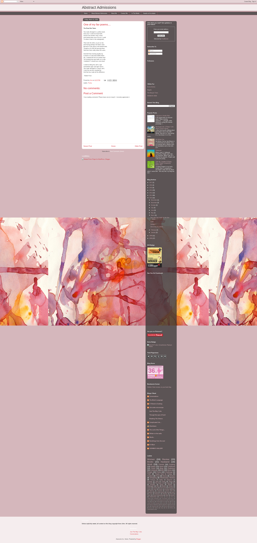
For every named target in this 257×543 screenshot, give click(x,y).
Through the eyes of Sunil (157, 415)
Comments (153, 53)
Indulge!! (153, 224)
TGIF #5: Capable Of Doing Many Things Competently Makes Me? (163, 163)
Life (168, 503)
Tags (162, 507)
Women (151, 459)
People (149, 472)
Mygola (149, 90)
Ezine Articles (151, 87)
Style (167, 495)
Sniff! (152, 221)
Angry (168, 483)
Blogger (138, 539)
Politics (160, 506)
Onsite (149, 489)
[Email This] (108, 80)
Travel (153, 468)
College (149, 498)
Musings (149, 481)
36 (151, 370)
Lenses (163, 503)
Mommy (165, 493)
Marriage (170, 487)
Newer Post (88, 146)
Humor (171, 481)
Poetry (90, 83)
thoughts (152, 484)
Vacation (167, 489)
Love (150, 493)
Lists (172, 503)
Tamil (157, 481)
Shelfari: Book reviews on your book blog (159, 387)
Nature (166, 504)
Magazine (169, 480)
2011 (151, 195)
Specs (150, 507)
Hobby (161, 480)
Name (161, 504)
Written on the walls (155, 433)
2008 (151, 238)
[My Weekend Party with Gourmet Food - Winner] (154, 267)
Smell (154, 489)
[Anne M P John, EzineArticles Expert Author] (161, 346)
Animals (161, 496)
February (154, 230)
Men (158, 486)
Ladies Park (150, 503)
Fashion (155, 487)
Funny (163, 501)
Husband (165, 462)
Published (171, 468)
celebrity (149, 509)
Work (149, 464)
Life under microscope (156, 407)
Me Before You (160, 139)
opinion (173, 495)
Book (167, 496)
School (172, 476)
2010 (151, 198)
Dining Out (154, 499)
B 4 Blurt (152, 444)
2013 (151, 190)
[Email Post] (104, 80)
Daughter (149, 492)
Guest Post (163, 487)
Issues (173, 492)
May (152, 213)
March (153, 215)
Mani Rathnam (150, 504)
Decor (171, 498)
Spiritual (156, 507)
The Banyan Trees (152, 93)
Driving (169, 499)
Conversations (153, 396)
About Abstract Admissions (99, 13)
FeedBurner (165, 39)
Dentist (148, 499)
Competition (156, 498)
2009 (151, 235)
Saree (149, 495)
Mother (164, 486)
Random (166, 506)
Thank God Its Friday (163, 474)
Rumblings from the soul (157, 441)
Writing (171, 507)
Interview (149, 483)
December (154, 200)
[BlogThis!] (110, 80)
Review (165, 459)
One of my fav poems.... (157, 226)
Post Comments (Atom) (117, 151)
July (152, 207)
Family (164, 481)
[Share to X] (112, 80)
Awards (170, 484)
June (152, 210)
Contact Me (124, 13)
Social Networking (158, 495)
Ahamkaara (152, 426)
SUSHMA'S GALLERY (156, 448)
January (153, 232)
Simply (171, 486)
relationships (153, 496)
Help (168, 501)
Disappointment (162, 499)
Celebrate (153, 470)
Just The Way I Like (155, 411)
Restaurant (172, 506)
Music (157, 504)
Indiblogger (150, 486)
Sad (174, 483)
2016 (151, 185)
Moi (162, 470)
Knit (172, 501)
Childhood (171, 466)
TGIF (149, 474)
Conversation (165, 498)
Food (158, 476)
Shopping (153, 478)
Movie (169, 470)
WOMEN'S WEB (152, 96)
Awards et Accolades (149, 13)
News (161, 466)
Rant (171, 493)
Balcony (152, 490)
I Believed (158, 150)
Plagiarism (154, 506)
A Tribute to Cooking (155, 404)
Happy (153, 466)
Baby (173, 489)
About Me (114, 13)
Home (85, 13)
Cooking (172, 464)
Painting (171, 504)
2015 (151, 187)
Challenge (168, 472)
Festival (158, 501)
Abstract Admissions (99, 7)
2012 (151, 193)
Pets (148, 506)
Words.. (151, 437)
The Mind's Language (156, 400)
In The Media (135, 13)
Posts (151, 51)
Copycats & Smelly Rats (163, 115)
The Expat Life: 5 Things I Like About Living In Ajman (164, 127)
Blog (161, 468)
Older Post (138, 146)
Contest (150, 476)
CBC (172, 496)
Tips (166, 507)
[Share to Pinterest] (116, 80)
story (154, 509)
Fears (153, 501)
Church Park (169, 490)
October (153, 205)
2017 (151, 182)
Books (150, 462)
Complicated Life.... (155, 422)
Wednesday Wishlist (167, 478)
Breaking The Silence (156, 418)
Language (157, 503)
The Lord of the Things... (157, 430)
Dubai (156, 492)
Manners (157, 493)
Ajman (161, 484)
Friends (161, 464)
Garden (162, 492)
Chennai (159, 490)
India (168, 492)
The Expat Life (159, 483)
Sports (160, 489)
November (154, 202)
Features (152, 480)
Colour (149, 487)
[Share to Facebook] (114, 80)
